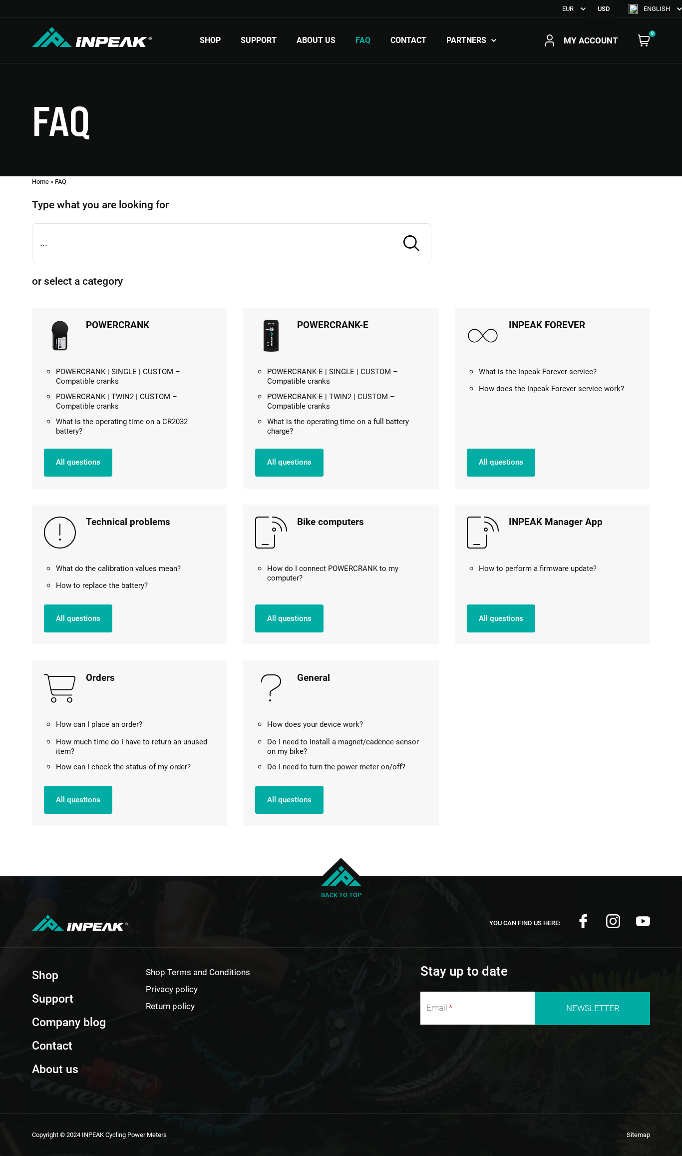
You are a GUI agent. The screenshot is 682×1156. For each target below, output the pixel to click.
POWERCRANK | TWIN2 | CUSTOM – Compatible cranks (116, 401)
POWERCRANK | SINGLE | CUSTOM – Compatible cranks (118, 376)
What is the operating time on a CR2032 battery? (122, 426)
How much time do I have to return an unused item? (131, 746)
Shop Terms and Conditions (198, 972)
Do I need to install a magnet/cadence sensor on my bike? (343, 746)
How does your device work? (315, 724)
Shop (210, 40)
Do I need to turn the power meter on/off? (336, 766)
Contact (408, 40)
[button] (655, 8)
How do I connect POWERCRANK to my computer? (332, 573)
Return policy (170, 1006)
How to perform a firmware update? (538, 568)
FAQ (362, 40)
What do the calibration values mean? (118, 568)
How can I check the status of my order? (123, 766)
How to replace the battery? (102, 585)
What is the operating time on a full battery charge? (338, 426)
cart (644, 40)
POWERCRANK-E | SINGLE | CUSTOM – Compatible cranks (332, 376)
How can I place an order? (99, 724)
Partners (466, 40)
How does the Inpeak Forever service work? (551, 388)
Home (40, 181)
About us (316, 40)
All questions (78, 462)
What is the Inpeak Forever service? (538, 371)
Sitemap (638, 1135)
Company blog (69, 1022)
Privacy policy (172, 989)
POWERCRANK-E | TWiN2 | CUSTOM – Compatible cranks (331, 401)
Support (259, 40)
